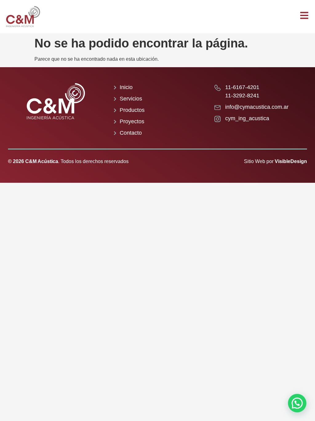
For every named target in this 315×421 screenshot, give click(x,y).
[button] (297, 403)
